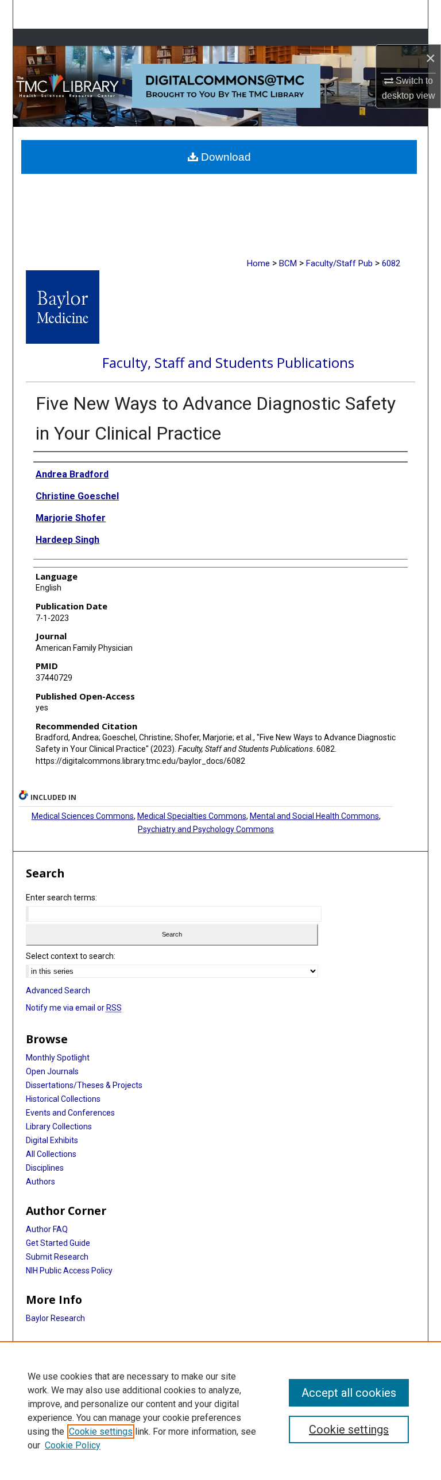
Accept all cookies (348, 1393)
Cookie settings (101, 1431)
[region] (220, 1410)
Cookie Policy (72, 1445)
